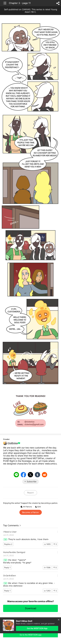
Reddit (44, 474)
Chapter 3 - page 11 (20, 3)
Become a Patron (30, 512)
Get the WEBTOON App (37, 628)
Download (30, 608)
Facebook (23, 474)
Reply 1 (7, 567)
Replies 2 (8, 544)
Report (30, 492)
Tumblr (37, 474)
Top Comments (11, 525)
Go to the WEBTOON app (30, 635)
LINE (16, 474)
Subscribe (31, 481)
